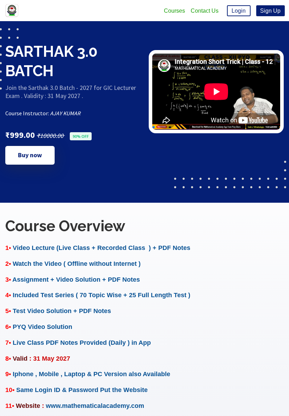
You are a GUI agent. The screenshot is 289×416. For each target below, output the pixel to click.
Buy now (30, 155)
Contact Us (205, 11)
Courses (174, 11)
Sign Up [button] (270, 11)
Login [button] (239, 11)
